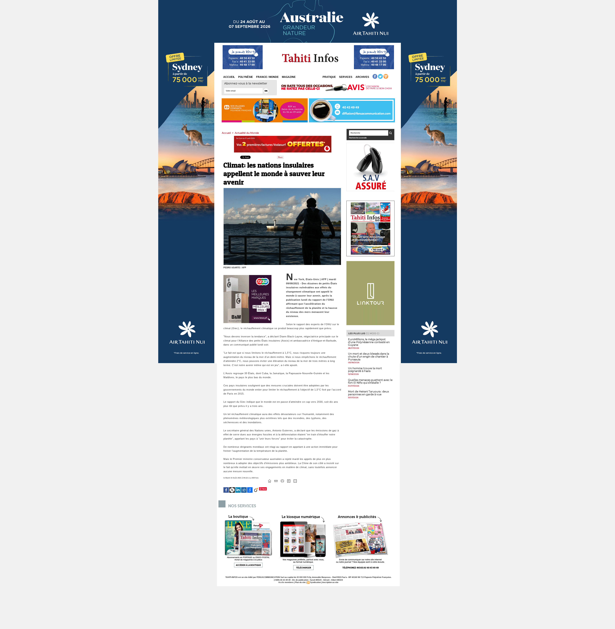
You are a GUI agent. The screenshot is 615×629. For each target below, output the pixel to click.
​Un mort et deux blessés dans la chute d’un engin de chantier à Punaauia (368, 356)
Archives (362, 77)
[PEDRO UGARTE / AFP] (282, 189)
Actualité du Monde (247, 132)
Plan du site (300, 582)
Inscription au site (330, 582)
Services (345, 77)
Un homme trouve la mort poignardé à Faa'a (365, 370)
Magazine (289, 77)
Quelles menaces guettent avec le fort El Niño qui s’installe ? (370, 381)
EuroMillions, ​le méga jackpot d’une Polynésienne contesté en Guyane (369, 342)
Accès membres (286, 582)
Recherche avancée (358, 137)
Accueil (229, 77)
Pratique (329, 77)
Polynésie (245, 77)
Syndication (315, 582)
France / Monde (267, 77)
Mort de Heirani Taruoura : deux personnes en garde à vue (368, 393)
